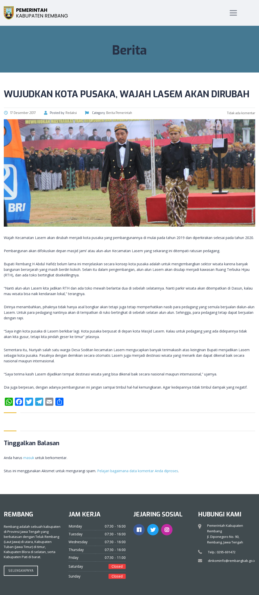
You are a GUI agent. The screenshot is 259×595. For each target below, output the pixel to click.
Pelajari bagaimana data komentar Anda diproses (137, 470)
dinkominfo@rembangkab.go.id (232, 560)
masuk (28, 457)
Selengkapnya (21, 571)
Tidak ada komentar (240, 113)
